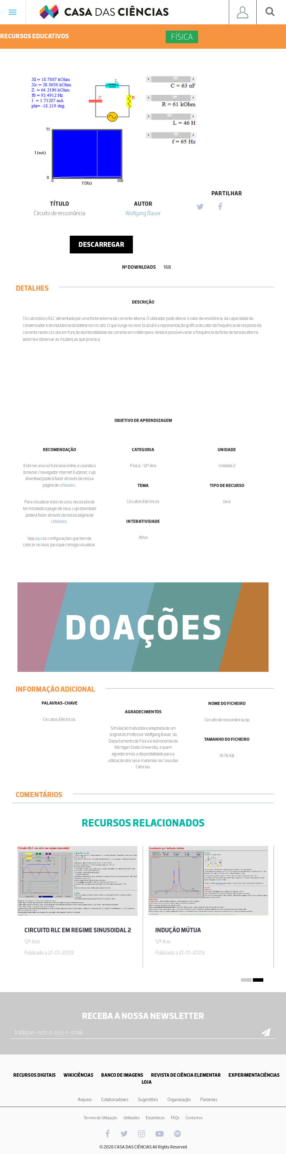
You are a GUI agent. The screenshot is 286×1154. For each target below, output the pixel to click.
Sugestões (148, 1099)
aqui (38, 538)
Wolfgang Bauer (143, 213)
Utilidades (131, 1117)
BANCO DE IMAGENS (122, 1075)
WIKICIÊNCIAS (78, 1075)
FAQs (175, 1117)
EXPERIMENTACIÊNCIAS (254, 1075)
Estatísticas (155, 1117)
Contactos (194, 1117)
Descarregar (101, 244)
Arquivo (85, 1099)
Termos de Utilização (100, 1117)
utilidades (67, 485)
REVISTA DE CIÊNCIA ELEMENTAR (186, 1075)
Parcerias (208, 1099)
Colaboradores (114, 1099)
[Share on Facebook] (220, 207)
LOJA (147, 1082)
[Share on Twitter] (200, 207)
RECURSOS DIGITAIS (34, 1075)
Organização (179, 1099)
